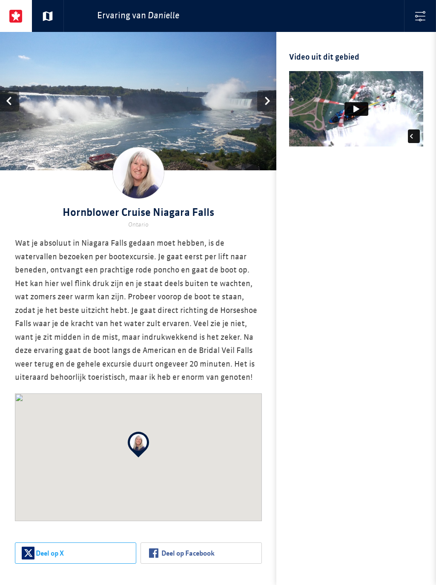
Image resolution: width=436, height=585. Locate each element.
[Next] (266, 101)
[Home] (16, 16)
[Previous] (9, 101)
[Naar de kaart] (48, 16)
